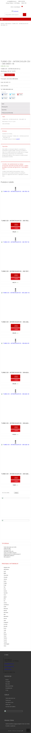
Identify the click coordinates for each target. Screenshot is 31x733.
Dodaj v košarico (10, 74)
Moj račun (8, 684)
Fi (22, 730)
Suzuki (5, 640)
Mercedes (6, 612)
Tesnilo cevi (6, 550)
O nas (7, 690)
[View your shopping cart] (21, 7)
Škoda (5, 634)
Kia (4, 600)
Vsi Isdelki (8, 681)
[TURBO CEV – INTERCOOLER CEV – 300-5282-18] (15, 458)
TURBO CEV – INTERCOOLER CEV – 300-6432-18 (15, 423)
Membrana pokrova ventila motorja (11, 554)
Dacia (5, 581)
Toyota (5, 642)
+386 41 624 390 (21, 1)
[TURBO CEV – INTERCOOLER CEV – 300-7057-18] (15, 255)
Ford (5, 589)
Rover (5, 628)
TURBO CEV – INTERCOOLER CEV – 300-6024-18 (15, 372)
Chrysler (5, 577)
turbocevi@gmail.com (9, 666)
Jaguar (5, 597)
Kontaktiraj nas (9, 688)
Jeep (5, 598)
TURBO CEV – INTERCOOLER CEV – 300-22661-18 (15, 322)
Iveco (5, 594)
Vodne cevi (6, 548)
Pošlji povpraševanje (7, 112)
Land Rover (6, 604)
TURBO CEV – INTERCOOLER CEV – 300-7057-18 (15, 271)
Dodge (5, 583)
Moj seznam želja (9, 686)
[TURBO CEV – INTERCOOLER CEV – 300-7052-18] (15, 205)
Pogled (16, 278)
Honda (5, 591)
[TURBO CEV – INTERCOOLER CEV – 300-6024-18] (15, 357)
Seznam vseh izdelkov (10, 706)
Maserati (6, 608)
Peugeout (6, 622)
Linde (5, 606)
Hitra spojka (6, 557)
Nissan (5, 618)
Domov (2, 23)
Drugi (5, 585)
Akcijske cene (7, 567)
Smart (5, 636)
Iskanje (16, 492)
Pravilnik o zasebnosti (10, 726)
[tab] (15, 103)
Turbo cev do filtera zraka (9, 552)
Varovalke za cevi (7, 551)
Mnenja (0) (4, 107)
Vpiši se (12, 7)
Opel (5, 620)
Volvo (5, 646)
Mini (5, 614)
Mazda (5, 610)
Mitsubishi (6, 616)
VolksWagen (6, 644)
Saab (5, 630)
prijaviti (18, 139)
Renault (5, 626)
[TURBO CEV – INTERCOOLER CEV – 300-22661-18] (15, 306)
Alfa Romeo (8, 23)
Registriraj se (17, 7)
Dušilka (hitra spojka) (8, 555)
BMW (5, 573)
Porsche (5, 624)
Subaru (5, 638)
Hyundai (5, 593)
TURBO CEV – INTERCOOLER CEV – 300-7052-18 (15, 220)
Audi (5, 571)
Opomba (4, 110)
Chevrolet (6, 575)
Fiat (4, 587)
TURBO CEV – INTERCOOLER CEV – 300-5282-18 (15, 474)
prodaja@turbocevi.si (11, 1)
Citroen (5, 579)
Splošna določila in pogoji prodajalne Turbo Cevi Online (18, 723)
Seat (5, 632)
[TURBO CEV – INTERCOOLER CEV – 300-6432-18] (15, 407)
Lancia (5, 602)
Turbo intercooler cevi (8, 89)
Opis (3, 104)
